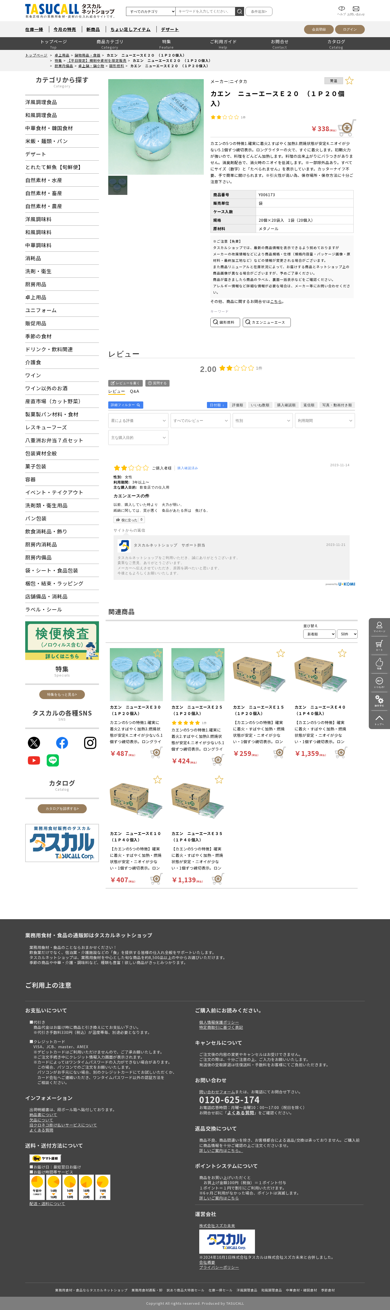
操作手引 (379, 705)
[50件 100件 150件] (347, 634)
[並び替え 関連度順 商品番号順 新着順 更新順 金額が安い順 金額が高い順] (319, 634)
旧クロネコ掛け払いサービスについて (63, 1125)
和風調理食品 (271, 1290)
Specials (62, 675)
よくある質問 (41, 1130)
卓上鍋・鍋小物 (91, 65)
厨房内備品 (64, 65)
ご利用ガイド (223, 41)
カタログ (336, 41)
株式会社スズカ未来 (217, 1225)
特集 (166, 41)
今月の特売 (65, 29)
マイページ (379, 631)
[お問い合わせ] (356, 4)
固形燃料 (116, 65)
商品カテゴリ (110, 41)
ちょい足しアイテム (130, 29)
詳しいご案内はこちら (219, 1198)
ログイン (350, 29)
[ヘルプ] (341, 4)
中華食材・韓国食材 (301, 1290)
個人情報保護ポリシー (219, 1022)
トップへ (379, 724)
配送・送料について (47, 1203)
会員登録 (319, 29)
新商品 (93, 29)
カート (379, 649)
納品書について (43, 1114)
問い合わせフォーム (217, 1091)
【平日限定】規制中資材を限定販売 (97, 60)
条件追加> (259, 12)
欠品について (41, 1120)
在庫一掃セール (221, 1290)
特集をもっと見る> (62, 694)
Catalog (62, 789)
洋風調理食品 (247, 1290)
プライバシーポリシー (219, 1267)
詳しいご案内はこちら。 (221, 1150)
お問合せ (280, 41)
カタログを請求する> (62, 809)
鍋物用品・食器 (88, 55)
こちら (276, 301)
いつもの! (379, 687)
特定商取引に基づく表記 (221, 1027)
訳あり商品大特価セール (186, 1290)
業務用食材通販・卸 (147, 1290)
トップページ (53, 41)
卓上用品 (62, 55)
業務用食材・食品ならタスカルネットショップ (91, 1290)
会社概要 (207, 1262)
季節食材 (328, 1290)
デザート (170, 29)
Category (62, 85)
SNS (62, 719)
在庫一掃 (34, 29)
